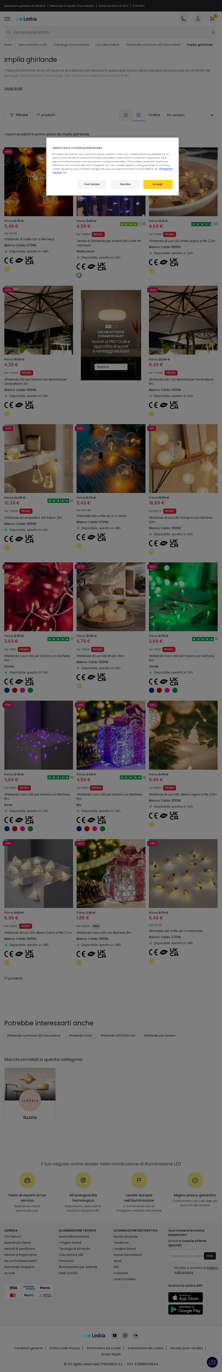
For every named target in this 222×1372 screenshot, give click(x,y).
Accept (158, 184)
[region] (112, 166)
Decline (125, 184)
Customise (92, 184)
